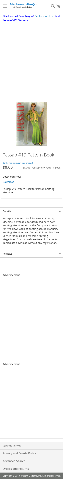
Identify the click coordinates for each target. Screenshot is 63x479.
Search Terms (12, 446)
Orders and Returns (16, 469)
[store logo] (24, 5)
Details (7, 211)
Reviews (7, 253)
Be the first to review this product (18, 163)
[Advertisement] (31, 55)
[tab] (31, 211)
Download (8, 182)
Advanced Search (14, 461)
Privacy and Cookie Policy (19, 453)
